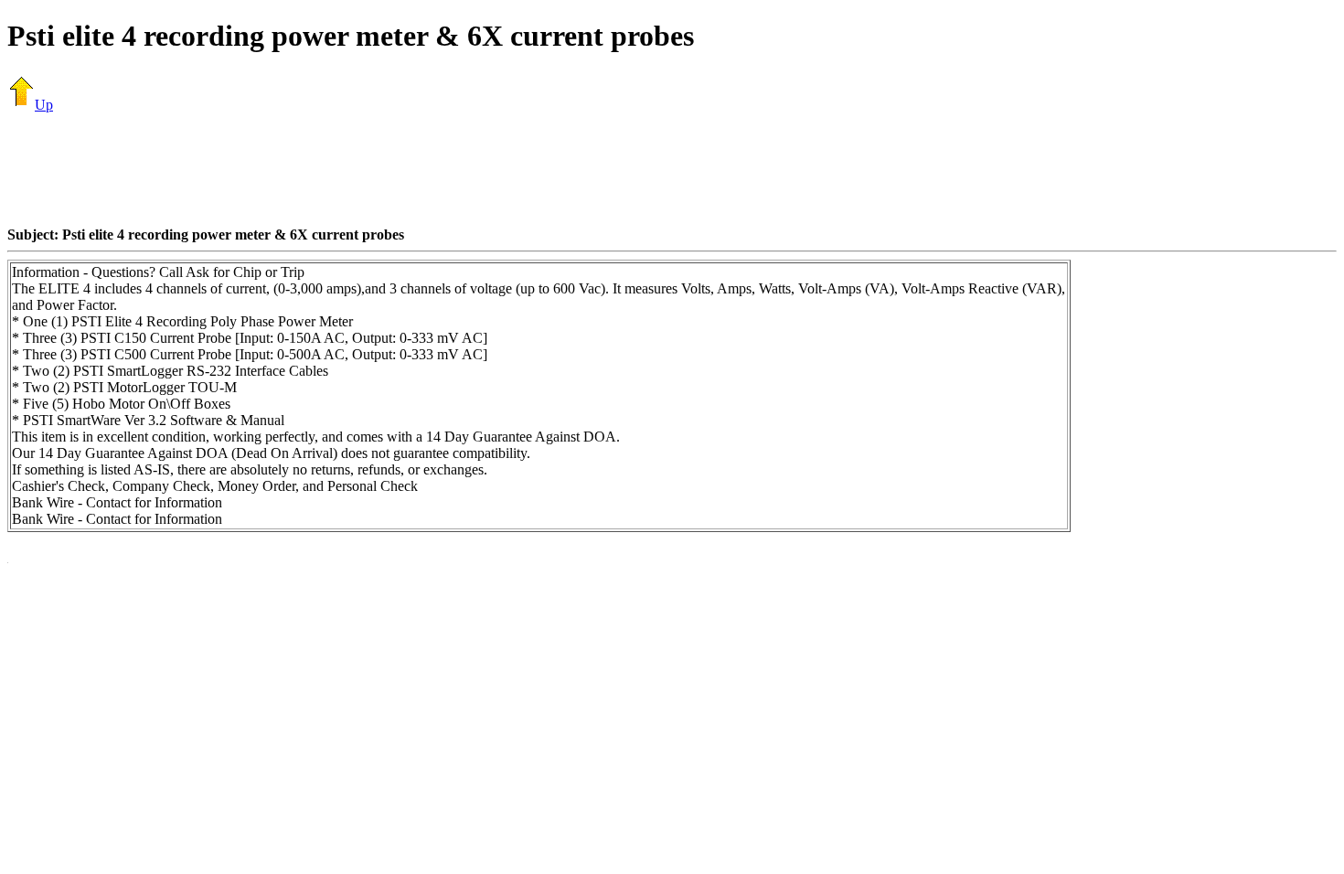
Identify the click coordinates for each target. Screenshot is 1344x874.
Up (44, 104)
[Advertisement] (672, 169)
